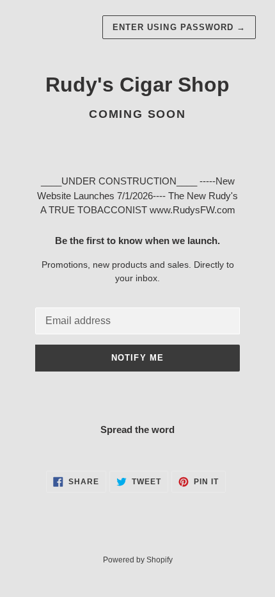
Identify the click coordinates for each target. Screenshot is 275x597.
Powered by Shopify (138, 559)
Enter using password (179, 27)
